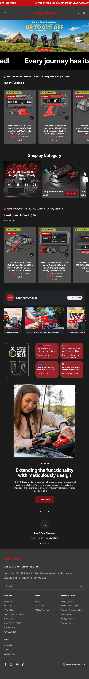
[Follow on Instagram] (11, 664)
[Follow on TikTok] (23, 664)
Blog (37, 601)
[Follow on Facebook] (5, 664)
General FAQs (9, 654)
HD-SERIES (9, 610)
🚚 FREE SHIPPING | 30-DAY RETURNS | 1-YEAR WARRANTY (41, 3)
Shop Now (71, 193)
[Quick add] (32, 118)
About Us (8, 645)
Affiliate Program (42, 610)
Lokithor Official (26, 297)
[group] (44, 36)
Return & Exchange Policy (71, 606)
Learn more (45, 499)
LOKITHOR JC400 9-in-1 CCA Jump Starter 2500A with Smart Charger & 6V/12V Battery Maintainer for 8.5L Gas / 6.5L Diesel (54, 268)
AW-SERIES (9, 619)
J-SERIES (8, 601)
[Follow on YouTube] (17, 664)
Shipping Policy (67, 601)
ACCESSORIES (10, 632)
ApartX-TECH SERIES (13, 623)
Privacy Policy (66, 619)
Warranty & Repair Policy (71, 610)
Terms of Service (67, 623)
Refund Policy (66, 614)
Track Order (40, 606)
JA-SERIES (8, 606)
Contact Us (8, 649)
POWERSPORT (10, 627)
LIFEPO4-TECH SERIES (14, 614)
